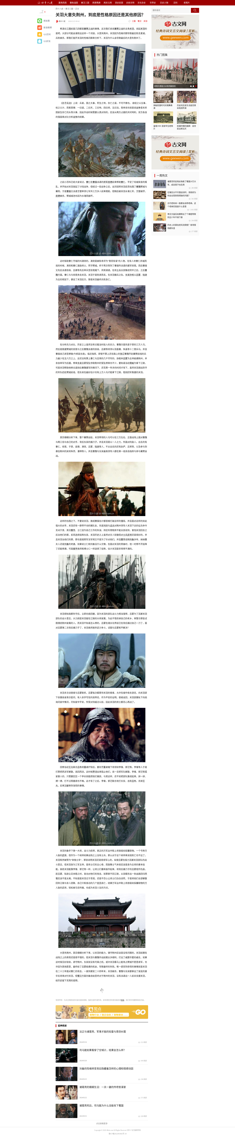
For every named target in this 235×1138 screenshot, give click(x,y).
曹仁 (88, 182)
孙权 (132, 275)
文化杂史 (141, 3)
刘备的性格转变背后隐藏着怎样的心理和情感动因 (106, 1068)
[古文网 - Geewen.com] (175, 48)
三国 (134, 21)
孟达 (112, 525)
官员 (99, 883)
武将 (129, 535)
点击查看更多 (102, 1124)
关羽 (145, 21)
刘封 (105, 525)
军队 (88, 363)
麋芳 (73, 530)
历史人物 (164, 3)
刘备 (132, 539)
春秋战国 (74, 3)
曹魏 (138, 187)
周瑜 (132, 363)
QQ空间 (47, 34)
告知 (122, 1000)
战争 (138, 108)
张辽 (122, 354)
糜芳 (75, 549)
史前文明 (130, 3)
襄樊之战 (88, 29)
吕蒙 (138, 275)
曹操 (95, 182)
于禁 (79, 191)
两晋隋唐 (96, 3)
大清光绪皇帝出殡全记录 (164, 86)
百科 (175, 3)
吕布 (79, 767)
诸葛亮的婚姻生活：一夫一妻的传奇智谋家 (102, 1087)
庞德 (110, 182)
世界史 (153, 3)
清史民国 (119, 3)
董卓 (86, 767)
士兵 (119, 270)
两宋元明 (108, 3)
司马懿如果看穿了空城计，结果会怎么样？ (102, 1050)
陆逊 (145, 275)
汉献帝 (67, 785)
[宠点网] (102, 1018)
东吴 (127, 275)
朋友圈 (47, 21)
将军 (105, 182)
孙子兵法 (66, 103)
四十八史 (59, 9)
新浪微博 (48, 28)
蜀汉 (139, 21)
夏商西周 (62, 3)
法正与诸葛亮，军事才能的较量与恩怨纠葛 (102, 1031)
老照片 (187, 3)
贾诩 (95, 772)
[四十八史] (45, 2)
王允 (71, 767)
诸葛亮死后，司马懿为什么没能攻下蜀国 (101, 1105)
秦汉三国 (85, 3)
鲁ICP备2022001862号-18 (117, 1134)
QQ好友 (47, 41)
